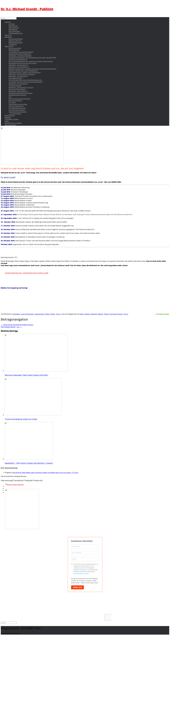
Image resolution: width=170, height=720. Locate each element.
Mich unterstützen (10, 125)
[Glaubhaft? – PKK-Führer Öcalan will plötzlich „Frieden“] (29, 459)
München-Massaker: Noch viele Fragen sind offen (26, 375)
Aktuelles (16, 314)
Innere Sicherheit (27, 314)
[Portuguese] (5, 491)
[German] (5, 489)
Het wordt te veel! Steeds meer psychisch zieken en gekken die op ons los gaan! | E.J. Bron (45, 472)
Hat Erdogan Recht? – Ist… (11, 327)
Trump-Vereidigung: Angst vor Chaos (21, 419)
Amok (81, 314)
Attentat (94, 314)
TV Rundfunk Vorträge (11, 119)
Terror (58, 314)
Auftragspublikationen (15, 33)
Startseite (8, 22)
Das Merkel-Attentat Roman (17, 95)
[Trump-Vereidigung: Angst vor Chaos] (33, 415)
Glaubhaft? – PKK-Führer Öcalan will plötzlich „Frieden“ (29, 463)
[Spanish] (5, 493)
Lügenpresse (39, 314)
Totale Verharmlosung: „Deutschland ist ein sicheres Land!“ (26, 273)
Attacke (87, 314)
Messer (100, 314)
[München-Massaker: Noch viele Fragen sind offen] (36, 371)
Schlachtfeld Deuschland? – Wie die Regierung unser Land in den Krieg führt (32, 57)
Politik (47, 314)
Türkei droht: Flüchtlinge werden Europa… (17, 325)
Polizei (52, 314)
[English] (5, 487)
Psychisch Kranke (116, 314)
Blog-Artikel (8, 37)
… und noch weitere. (15, 114)
